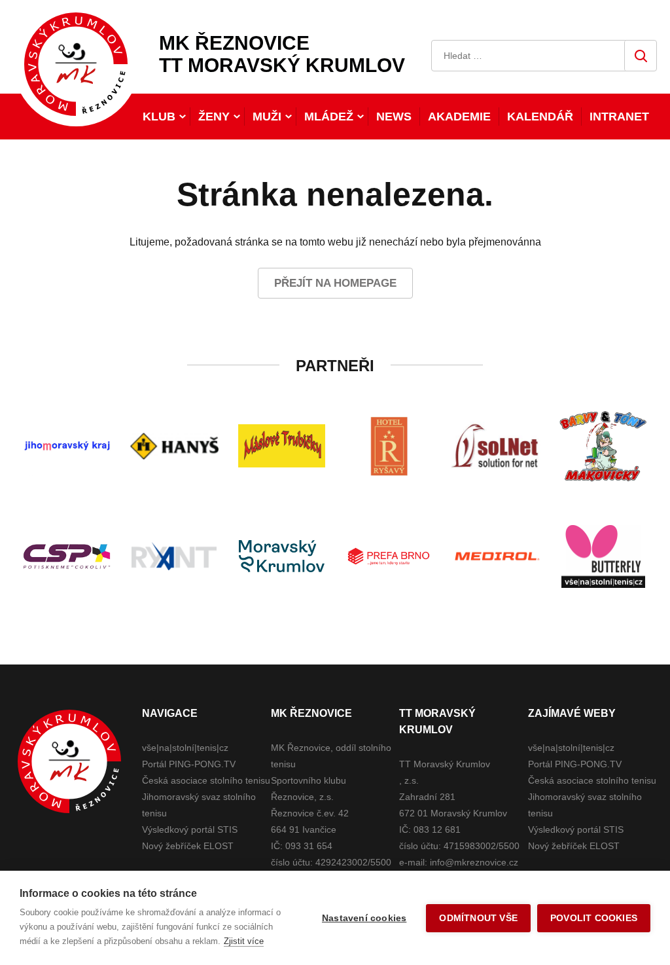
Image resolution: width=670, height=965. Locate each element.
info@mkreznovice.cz (474, 862)
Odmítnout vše (478, 918)
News (394, 116)
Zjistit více (244, 941)
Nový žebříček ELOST (188, 846)
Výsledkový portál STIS (190, 829)
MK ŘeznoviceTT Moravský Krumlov (282, 54)
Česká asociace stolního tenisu (206, 780)
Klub (159, 116)
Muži (267, 116)
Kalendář (540, 116)
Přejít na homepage (335, 283)
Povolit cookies (593, 918)
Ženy (214, 116)
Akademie (459, 116)
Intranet (619, 116)
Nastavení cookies (364, 918)
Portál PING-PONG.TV (189, 764)
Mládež (328, 116)
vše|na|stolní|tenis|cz (185, 747)
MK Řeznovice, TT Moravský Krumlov (69, 761)
